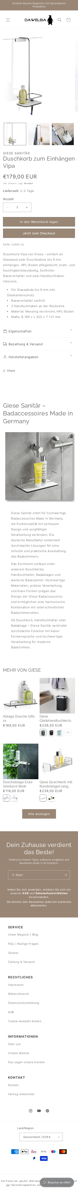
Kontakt (13, 1085)
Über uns (14, 1044)
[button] (8, 19)
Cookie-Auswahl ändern (25, 1021)
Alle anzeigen (39, 814)
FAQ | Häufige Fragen (23, 943)
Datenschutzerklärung (23, 1002)
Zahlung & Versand (21, 961)
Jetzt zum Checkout (39, 233)
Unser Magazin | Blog (23, 934)
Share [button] (11, 370)
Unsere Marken (18, 1053)
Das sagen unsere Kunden (26, 1062)
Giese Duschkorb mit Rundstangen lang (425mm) (56, 784)
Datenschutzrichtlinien (52, 893)
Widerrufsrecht (18, 993)
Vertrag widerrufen (21, 1094)
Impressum (15, 984)
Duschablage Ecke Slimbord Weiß (18, 784)
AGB (25, 893)
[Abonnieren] (65, 875)
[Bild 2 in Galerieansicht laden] (39, 134)
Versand (28, 183)
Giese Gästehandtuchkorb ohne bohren (55, 718)
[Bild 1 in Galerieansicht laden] (15, 134)
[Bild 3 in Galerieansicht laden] (63, 134)
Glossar (13, 952)
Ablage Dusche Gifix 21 (19, 718)
